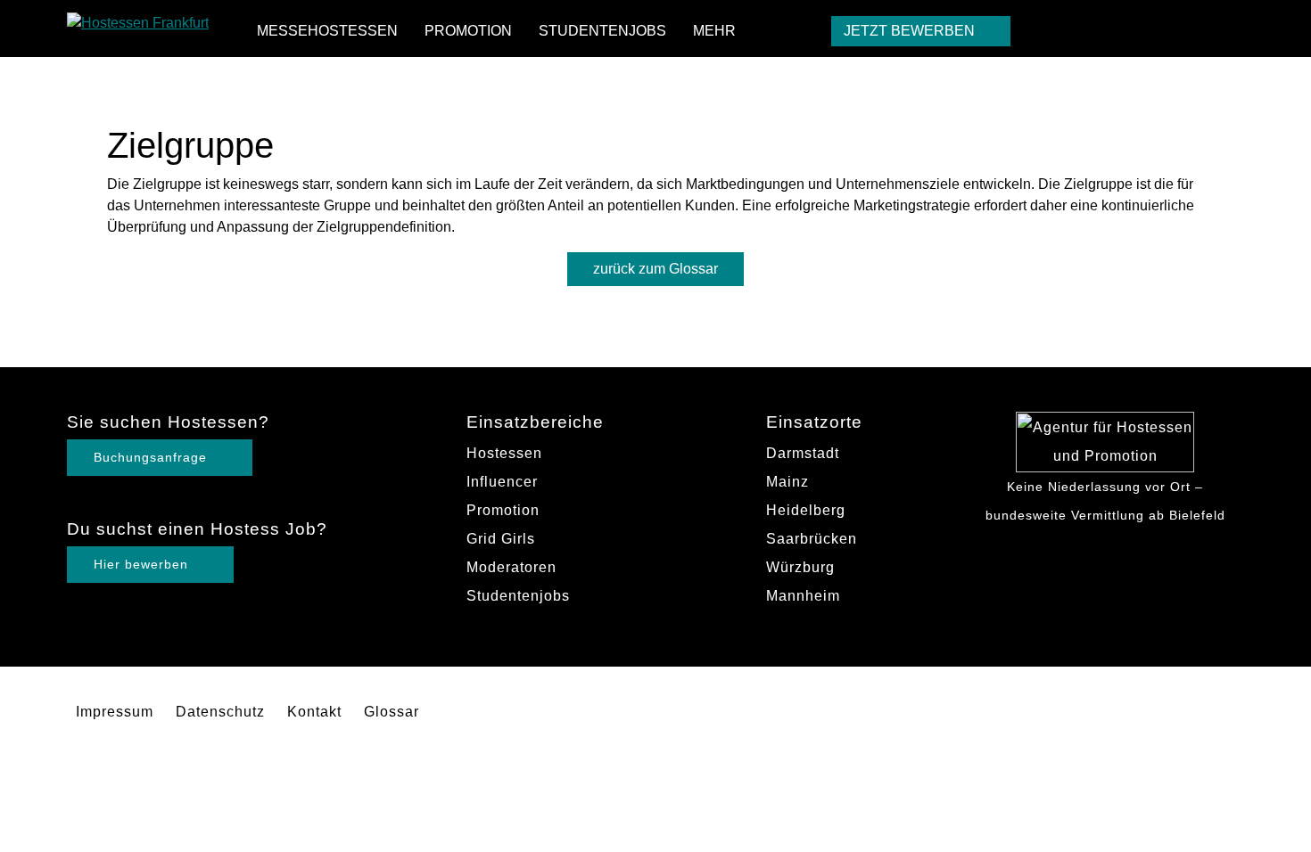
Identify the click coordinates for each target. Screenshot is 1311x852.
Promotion (468, 30)
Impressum (114, 711)
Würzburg (800, 567)
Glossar (391, 711)
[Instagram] (1193, 29)
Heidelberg (805, 510)
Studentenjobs (602, 30)
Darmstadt (802, 453)
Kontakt (314, 711)
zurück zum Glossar (655, 268)
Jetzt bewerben (911, 30)
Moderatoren (511, 567)
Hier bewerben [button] (143, 564)
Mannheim (803, 595)
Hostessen (504, 453)
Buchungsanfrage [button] (152, 457)
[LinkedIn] (1228, 29)
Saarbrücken (811, 538)
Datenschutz (220, 711)
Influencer (502, 481)
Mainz (787, 481)
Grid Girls (500, 538)
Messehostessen (327, 30)
